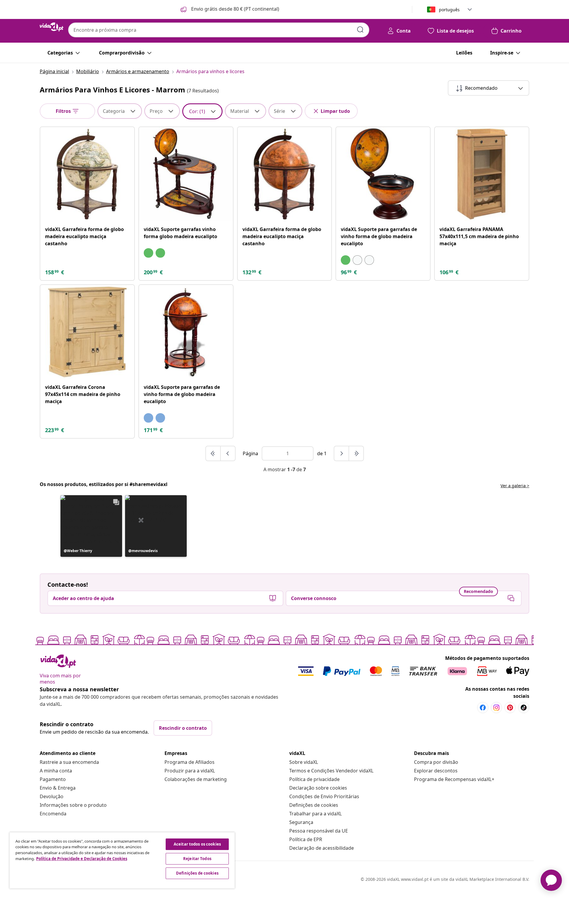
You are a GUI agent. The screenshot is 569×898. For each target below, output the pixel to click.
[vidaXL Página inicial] (51, 27)
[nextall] (356, 453)
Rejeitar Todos (197, 858)
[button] (229, 9)
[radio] (148, 253)
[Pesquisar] (360, 29)
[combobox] (218, 30)
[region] (122, 860)
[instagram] (496, 708)
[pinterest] (510, 708)
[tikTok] (524, 708)
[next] (341, 453)
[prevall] (213, 453)
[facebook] (483, 708)
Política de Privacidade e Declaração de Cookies (81, 858)
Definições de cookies (313, 805)
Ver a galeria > (515, 485)
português (449, 9)
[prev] (228, 453)
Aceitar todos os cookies (197, 844)
